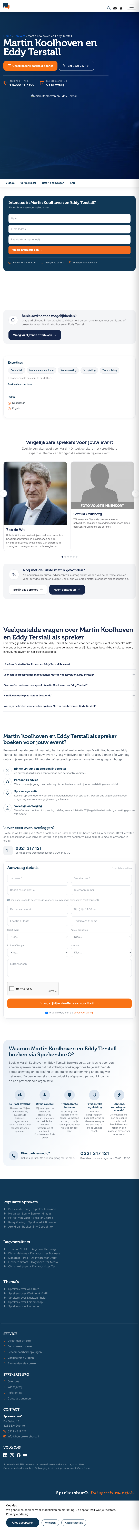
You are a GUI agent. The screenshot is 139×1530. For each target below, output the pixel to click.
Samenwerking (68, 370)
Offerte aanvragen (53, 182)
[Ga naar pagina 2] (65, 557)
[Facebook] (19, 1455)
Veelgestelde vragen (20, 1357)
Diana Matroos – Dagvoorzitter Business (33, 1253)
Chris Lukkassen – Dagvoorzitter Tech (32, 1266)
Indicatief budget (16, 945)
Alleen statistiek (74, 1522)
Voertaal (75, 945)
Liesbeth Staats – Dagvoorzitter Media (32, 1262)
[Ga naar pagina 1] (62, 557)
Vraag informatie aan (25, 249)
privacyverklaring (83, 1012)
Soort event (13, 930)
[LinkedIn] (5, 1455)
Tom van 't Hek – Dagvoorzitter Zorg (31, 1249)
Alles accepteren (23, 1522)
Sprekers (20, 36)
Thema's (11, 1281)
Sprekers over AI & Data (23, 1289)
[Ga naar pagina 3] (68, 557)
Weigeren (50, 1522)
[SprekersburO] (6, 6)
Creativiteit (17, 370)
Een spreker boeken (20, 1346)
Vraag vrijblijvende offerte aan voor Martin (68, 1003)
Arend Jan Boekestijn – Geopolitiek (30, 1226)
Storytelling (89, 370)
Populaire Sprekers (20, 1202)
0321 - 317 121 (17, 1431)
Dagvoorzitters (16, 1242)
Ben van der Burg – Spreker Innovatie (31, 1209)
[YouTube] (25, 1455)
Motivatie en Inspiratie (41, 370)
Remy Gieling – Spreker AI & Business (31, 1222)
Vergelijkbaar (28, 182)
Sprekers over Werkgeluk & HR (27, 1293)
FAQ (72, 182)
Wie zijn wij (14, 1387)
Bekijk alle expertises (20, 384)
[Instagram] (12, 1455)
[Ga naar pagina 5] (74, 557)
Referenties (14, 1392)
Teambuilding (109, 370)
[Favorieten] (121, 8)
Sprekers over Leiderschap (25, 1302)
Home (7, 36)
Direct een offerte (19, 1340)
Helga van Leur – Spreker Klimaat (29, 1213)
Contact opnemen (19, 1398)
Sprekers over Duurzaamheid (26, 1297)
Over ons (13, 1381)
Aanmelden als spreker (22, 1363)
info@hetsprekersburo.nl (23, 1436)
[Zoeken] (109, 8)
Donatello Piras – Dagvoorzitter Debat (32, 1257)
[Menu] (131, 6)
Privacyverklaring (17, 1514)
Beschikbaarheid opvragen (24, 1352)
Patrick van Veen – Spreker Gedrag (30, 1217)
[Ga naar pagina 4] (71, 557)
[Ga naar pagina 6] (76, 557)
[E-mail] (115, 8)
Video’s (10, 182)
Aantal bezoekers (79, 930)
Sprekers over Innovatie (23, 1306)
